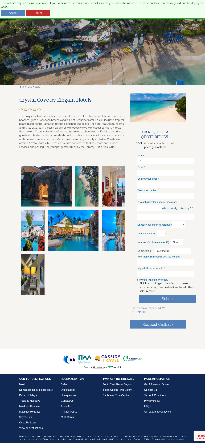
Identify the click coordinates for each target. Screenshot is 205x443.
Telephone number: (148, 190)
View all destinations (31, 428)
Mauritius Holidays (29, 411)
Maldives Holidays (29, 406)
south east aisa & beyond (117, 384)
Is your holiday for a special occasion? (157, 202)
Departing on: (144, 250)
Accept (13, 12)
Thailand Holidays (29, 400)
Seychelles (25, 417)
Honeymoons (68, 395)
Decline (38, 12)
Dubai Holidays (28, 395)
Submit (167, 299)
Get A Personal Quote (156, 384)
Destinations (68, 389)
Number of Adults (147, 233)
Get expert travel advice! (158, 411)
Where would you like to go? (177, 208)
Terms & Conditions (155, 395)
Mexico (23, 384)
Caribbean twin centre (115, 395)
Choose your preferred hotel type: (154, 224)
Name (141, 155)
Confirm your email (148, 178)
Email (141, 167)
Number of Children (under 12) (154, 242)
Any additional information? (151, 268)
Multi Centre (68, 417)
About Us (66, 406)
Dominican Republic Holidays (36, 389)
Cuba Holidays (27, 422)
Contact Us (67, 400)
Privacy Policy (69, 411)
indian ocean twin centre (117, 389)
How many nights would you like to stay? (159, 256)
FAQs (147, 406)
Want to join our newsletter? (153, 279)
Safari (64, 384)
